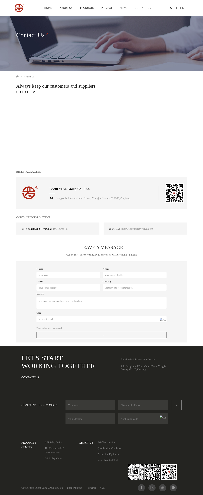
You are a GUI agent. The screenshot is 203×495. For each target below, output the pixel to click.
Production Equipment (109, 454)
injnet (79, 487)
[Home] (20, 8)
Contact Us (29, 76)
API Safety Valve (53, 442)
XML (102, 487)
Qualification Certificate (109, 448)
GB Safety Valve (53, 458)
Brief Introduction (106, 442)
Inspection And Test (108, 460)
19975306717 (61, 228)
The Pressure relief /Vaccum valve (54, 450)
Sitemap (92, 487)
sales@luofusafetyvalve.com (137, 228)
